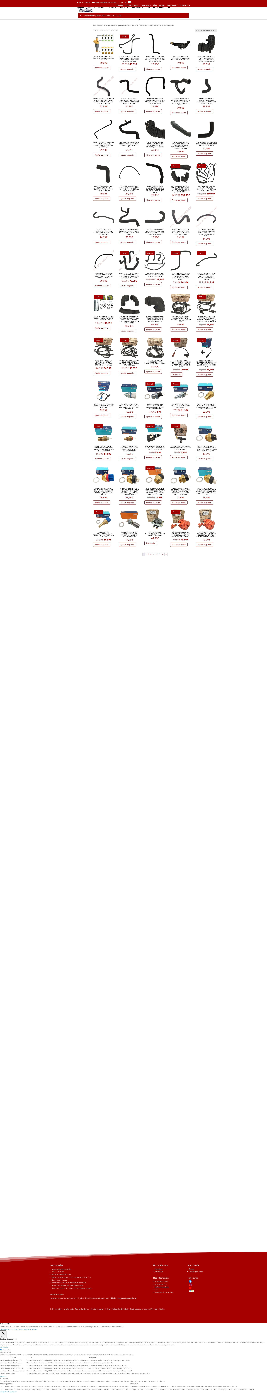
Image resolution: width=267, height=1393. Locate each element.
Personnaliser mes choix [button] (9, 1329)
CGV (156, 1290)
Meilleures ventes (132, 5)
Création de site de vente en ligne (135, 1309)
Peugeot (90, 8)
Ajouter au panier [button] (102, 68)
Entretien (122, 8)
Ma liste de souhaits (162, 1287)
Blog (155, 5)
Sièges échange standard (155, 8)
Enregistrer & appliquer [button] (8, 1392)
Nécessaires (7, 1350)
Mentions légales (97, 1309)
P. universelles (136, 8)
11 (160, 554)
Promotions (159, 1269)
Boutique (80, 8)
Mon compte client (161, 1281)
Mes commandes (161, 1284)
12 (163, 554)
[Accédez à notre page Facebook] (119, 2)
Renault (101, 8)
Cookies (107, 1309)
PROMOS (119, 5)
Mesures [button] (3, 1376)
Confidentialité (117, 1309)
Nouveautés (146, 5)
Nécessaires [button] (4, 1347)
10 (156, 554)
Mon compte (172, 5)
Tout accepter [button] (23, 1329)
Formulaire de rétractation (164, 1292)
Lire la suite (176, 374)
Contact (162, 5)
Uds (169, 8)
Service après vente (196, 1272)
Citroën (111, 8)
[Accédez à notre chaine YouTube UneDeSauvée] (125, 2)
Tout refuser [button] (32, 1329)
